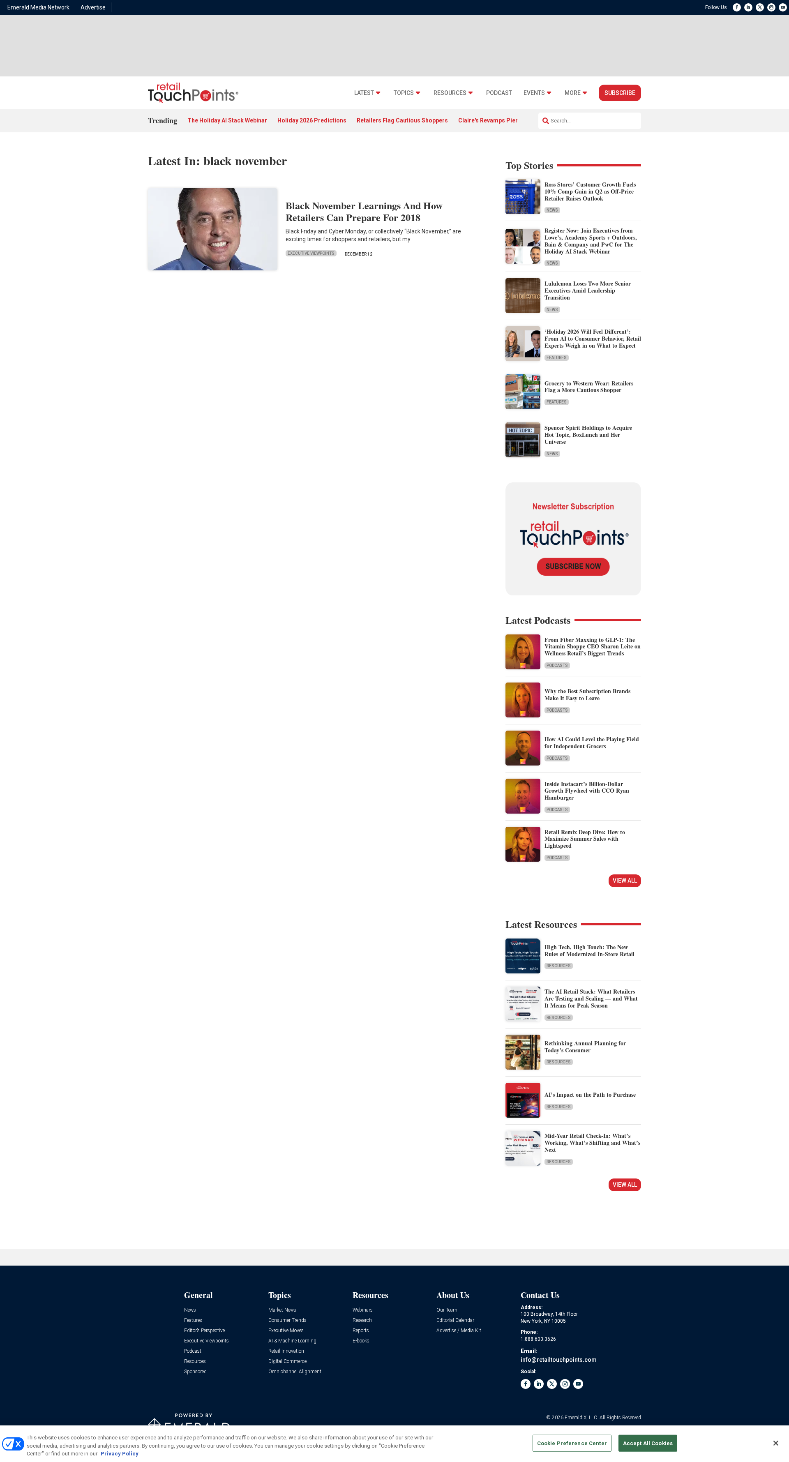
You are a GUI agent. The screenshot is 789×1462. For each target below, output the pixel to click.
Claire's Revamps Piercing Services (506, 120)
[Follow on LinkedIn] (748, 7)
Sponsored (195, 1371)
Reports (361, 1330)
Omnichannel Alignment (294, 1371)
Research (362, 1320)
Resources (450, 93)
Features (557, 357)
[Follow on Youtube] (783, 7)
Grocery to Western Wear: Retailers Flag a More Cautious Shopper (588, 386)
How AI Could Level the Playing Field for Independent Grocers (591, 742)
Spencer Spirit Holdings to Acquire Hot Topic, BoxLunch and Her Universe (588, 434)
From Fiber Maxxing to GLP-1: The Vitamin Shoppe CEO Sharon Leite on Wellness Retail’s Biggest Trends (592, 646)
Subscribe (619, 93)
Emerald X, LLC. (581, 1417)
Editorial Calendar (455, 1320)
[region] (394, 1443)
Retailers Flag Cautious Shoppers (402, 120)
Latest (364, 93)
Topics (404, 93)
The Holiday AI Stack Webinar (227, 120)
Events (534, 93)
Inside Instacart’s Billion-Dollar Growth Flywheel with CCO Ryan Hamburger (586, 790)
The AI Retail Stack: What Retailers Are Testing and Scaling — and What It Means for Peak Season (591, 998)
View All (625, 880)
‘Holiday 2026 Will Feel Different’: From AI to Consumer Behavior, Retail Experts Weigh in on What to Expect (592, 338)
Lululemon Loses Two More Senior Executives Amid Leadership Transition (587, 290)
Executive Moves (286, 1330)
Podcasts (557, 665)
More (573, 93)
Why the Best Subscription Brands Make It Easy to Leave (587, 694)
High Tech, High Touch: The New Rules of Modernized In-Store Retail (589, 950)
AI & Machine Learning (292, 1341)
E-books (361, 1341)
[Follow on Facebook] (737, 7)
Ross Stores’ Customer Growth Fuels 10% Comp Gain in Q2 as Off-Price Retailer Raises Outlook (590, 191)
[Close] (776, 1443)
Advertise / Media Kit (458, 1330)
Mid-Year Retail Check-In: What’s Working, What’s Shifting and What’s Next (592, 1142)
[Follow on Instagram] (771, 7)
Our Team (446, 1310)
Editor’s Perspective (204, 1330)
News (552, 210)
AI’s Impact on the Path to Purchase (590, 1094)
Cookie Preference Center (572, 1443)
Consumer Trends (287, 1320)
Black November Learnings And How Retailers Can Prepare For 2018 (364, 211)
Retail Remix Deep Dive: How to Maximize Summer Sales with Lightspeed (584, 839)
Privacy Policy (119, 1453)
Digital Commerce (287, 1361)
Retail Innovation (286, 1351)
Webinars (363, 1310)
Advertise (93, 7)
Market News (282, 1310)
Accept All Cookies (648, 1443)
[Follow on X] (760, 7)
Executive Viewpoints (311, 253)
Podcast (499, 93)
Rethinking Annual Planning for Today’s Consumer (585, 1046)
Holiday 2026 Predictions (311, 120)
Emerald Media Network (38, 7)
